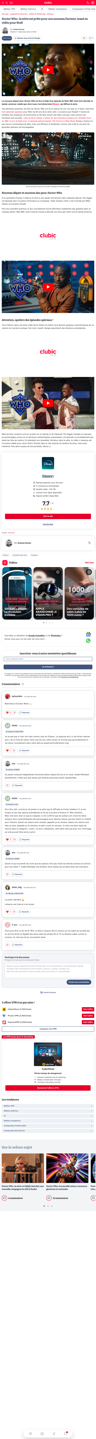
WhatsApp (56, 636)
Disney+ (50, 14)
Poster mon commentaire (79, 982)
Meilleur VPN (9, 9)
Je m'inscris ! (48, 667)
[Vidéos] (42, 1433)
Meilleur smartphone (57, 9)
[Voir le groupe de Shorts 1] (43, 622)
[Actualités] (30, 1433)
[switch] (88, 2)
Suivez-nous (7, 38)
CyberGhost (48, 1069)
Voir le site (48, 516)
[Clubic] (48, 3)
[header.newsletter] (11, 3)
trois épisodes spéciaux (12, 112)
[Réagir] (84, 38)
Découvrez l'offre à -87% (48, 1088)
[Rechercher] (6, 3)
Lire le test (48, 524)
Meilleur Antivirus (28, 9)
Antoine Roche (18, 29)
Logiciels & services (18, 14)
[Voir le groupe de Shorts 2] (46, 622)
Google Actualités (36, 636)
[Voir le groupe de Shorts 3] (49, 622)
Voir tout (89, 563)
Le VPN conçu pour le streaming (18, 1037)
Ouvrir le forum (50, 992)
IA (42, 9)
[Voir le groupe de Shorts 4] (52, 622)
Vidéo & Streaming (37, 14)
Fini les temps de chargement (48, 1073)
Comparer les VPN (48, 1029)
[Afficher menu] (3, 2)
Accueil (5, 14)
